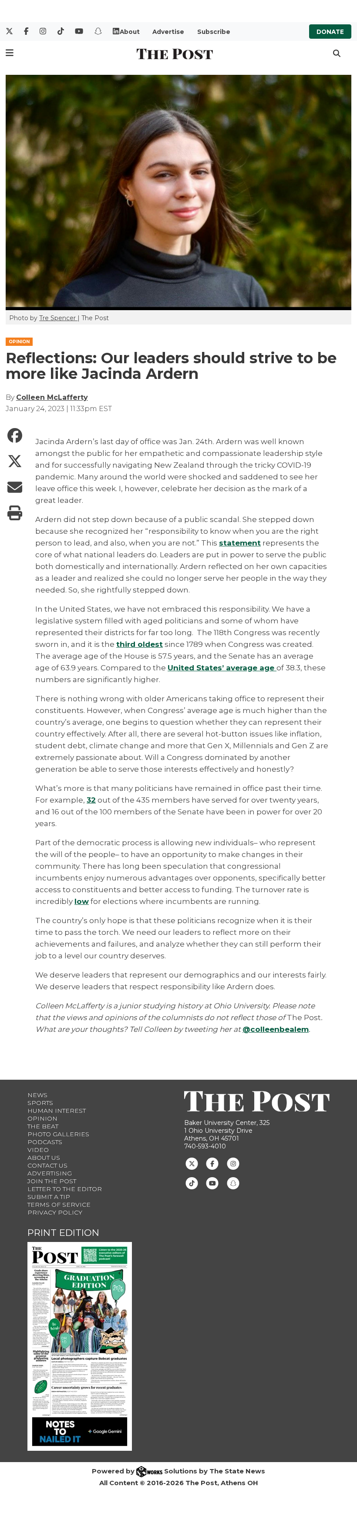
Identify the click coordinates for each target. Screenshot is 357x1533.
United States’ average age (222, 667)
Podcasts (44, 1142)
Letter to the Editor (64, 1189)
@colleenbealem (275, 1029)
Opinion (42, 1118)
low (81, 901)
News (37, 1095)
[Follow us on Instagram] (233, 1163)
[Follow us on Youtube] (212, 1183)
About (130, 31)
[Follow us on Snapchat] (233, 1183)
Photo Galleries (58, 1134)
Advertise (168, 31)
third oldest (139, 644)
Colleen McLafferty (52, 397)
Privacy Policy (54, 1212)
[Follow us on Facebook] (212, 1163)
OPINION (19, 342)
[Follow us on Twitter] (191, 1163)
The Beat (42, 1126)
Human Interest (56, 1111)
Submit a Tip (48, 1197)
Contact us (47, 1165)
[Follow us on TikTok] (191, 1183)
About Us (43, 1157)
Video (38, 1150)
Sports (40, 1103)
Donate (330, 31)
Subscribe (213, 31)
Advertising (49, 1173)
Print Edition (63, 1232)
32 (91, 800)
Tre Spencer (58, 318)
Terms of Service (59, 1204)
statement (240, 543)
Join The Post (51, 1181)
